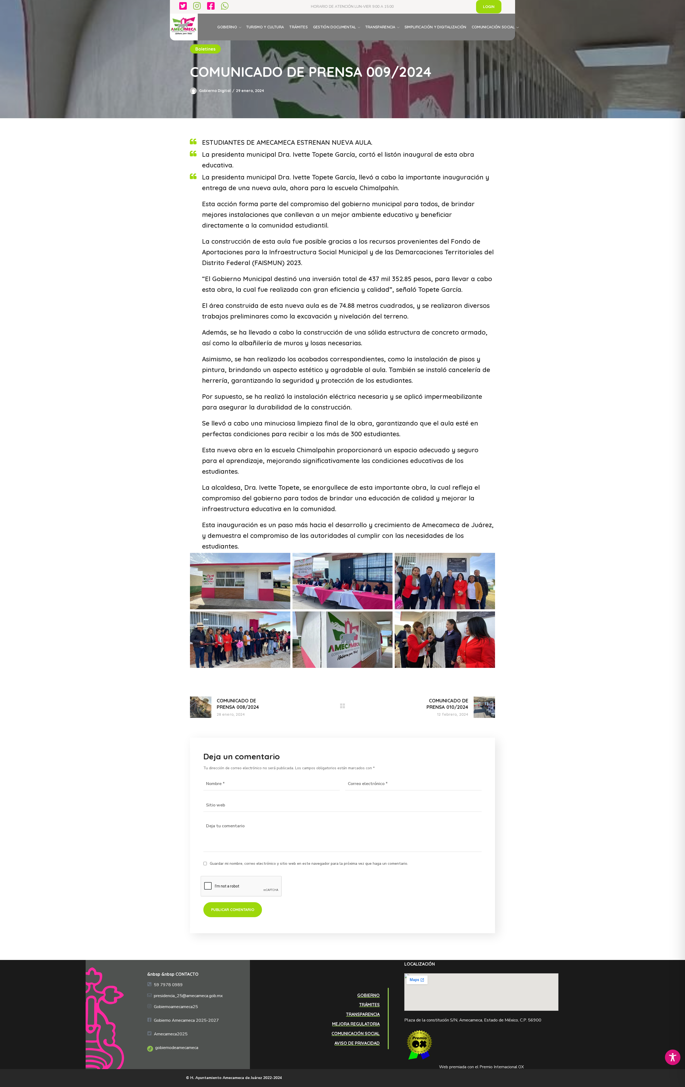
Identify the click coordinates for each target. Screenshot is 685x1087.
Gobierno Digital (215, 90)
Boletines (205, 49)
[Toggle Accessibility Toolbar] (672, 1057)
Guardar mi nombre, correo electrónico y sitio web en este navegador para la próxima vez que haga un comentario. (309, 863)
